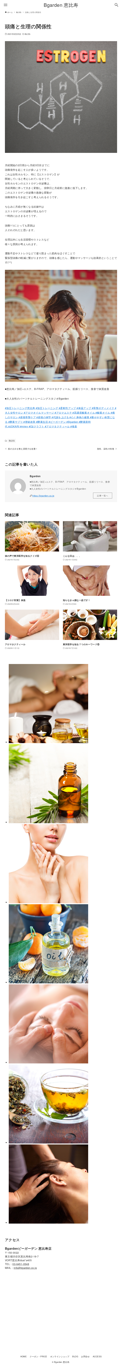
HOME (23, 1356)
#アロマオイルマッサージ (38, 412)
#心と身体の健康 (79, 417)
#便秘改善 (29, 422)
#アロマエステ (63, 412)
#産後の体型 (44, 417)
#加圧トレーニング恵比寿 (20, 408)
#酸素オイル (103, 412)
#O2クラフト (36, 426)
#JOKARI (13, 426)
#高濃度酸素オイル (83, 412)
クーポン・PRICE (38, 1356)
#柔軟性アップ (67, 408)
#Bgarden (72, 422)
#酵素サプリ (16, 422)
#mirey (23, 426)
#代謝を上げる (60, 417)
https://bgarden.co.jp (43, 495)
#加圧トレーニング (46, 408)
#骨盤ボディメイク (103, 408)
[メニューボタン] (5, 5)
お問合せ (85, 1356)
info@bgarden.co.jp (25, 1268)
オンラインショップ (59, 1356)
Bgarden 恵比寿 (61, 4)
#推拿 (73, 426)
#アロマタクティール (57, 426)
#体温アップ (84, 408)
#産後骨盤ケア (27, 417)
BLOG (27, 34)
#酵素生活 (42, 422)
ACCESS (97, 1356)
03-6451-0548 (20, 1264)
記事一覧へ (102, 495)
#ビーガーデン (57, 422)
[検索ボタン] (116, 5)
